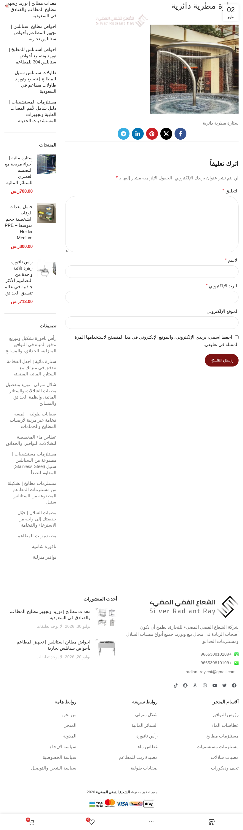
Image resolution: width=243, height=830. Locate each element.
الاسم (232, 260)
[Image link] (194, 606)
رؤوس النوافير (225, 714)
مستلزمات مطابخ (222, 735)
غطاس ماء (148, 746)
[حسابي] (7, 21)
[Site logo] (121, 20)
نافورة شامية (44, 546)
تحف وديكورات (225, 767)
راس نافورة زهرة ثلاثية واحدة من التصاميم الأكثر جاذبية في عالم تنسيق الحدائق (18, 277)
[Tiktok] (175, 685)
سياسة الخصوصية (59, 757)
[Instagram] (204, 685)
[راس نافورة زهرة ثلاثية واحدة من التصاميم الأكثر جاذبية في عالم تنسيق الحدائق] (46, 282)
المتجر (70, 725)
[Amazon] (195, 685)
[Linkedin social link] (138, 134)
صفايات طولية (144, 767)
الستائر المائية (145, 725)
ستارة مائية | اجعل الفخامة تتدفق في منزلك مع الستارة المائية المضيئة (31, 367)
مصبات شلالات (225, 757)
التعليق (231, 190)
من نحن (69, 714)
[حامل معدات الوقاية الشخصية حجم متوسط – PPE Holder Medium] (46, 226)
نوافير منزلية (44, 557)
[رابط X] (166, 134)
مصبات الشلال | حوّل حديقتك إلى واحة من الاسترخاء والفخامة (36, 519)
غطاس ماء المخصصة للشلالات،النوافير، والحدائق (31, 440)
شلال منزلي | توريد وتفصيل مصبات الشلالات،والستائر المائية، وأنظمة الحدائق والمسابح (31, 394)
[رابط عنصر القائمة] (182, 654)
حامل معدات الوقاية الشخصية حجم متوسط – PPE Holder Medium (19, 222)
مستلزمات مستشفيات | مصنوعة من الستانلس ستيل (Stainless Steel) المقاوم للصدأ (34, 463)
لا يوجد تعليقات (49, 626)
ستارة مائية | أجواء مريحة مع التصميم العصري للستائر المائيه (19, 170)
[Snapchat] (185, 685)
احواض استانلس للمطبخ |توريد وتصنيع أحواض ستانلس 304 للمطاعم (32, 55)
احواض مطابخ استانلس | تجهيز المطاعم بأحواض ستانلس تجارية (33, 32)
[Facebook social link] (180, 134)
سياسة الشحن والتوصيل (53, 767)
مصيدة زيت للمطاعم (36, 535)
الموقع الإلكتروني (223, 311)
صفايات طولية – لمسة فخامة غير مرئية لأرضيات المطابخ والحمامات (33, 420)
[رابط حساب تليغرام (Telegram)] (124, 134)
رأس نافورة (147, 735)
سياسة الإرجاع (62, 746)
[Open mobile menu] (236, 21)
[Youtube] (214, 685)
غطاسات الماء (225, 725)
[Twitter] (224, 685)
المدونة (69, 735)
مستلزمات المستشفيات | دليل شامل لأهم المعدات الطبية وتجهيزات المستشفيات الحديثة (32, 111)
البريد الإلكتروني (222, 285)
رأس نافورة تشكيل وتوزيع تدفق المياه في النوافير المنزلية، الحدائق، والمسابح (30, 344)
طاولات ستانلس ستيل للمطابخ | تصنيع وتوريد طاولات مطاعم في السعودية (35, 82)
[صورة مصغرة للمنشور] (106, 619)
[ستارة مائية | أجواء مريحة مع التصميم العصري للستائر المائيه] (46, 174)
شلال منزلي (146, 714)
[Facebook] (234, 685)
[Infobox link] (22, 6)
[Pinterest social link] (152, 134)
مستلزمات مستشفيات (218, 746)
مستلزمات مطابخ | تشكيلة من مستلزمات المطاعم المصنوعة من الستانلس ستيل (32, 492)
